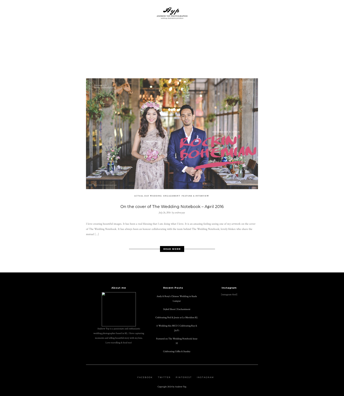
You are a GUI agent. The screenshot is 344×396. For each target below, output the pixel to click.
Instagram (205, 377)
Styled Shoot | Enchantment (176, 309)
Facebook (145, 377)
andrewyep (180, 212)
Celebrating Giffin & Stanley (176, 351)
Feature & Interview (195, 196)
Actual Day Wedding (148, 196)
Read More (172, 249)
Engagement (171, 196)
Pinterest (184, 377)
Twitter (164, 377)
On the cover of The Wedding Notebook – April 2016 (172, 206)
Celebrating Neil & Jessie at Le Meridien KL (176, 317)
